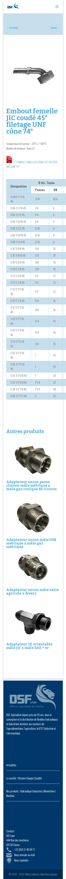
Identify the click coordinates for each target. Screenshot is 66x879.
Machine (10, 796)
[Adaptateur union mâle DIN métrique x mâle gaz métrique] (33, 517)
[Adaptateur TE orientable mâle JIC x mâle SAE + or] (33, 622)
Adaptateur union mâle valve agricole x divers (32, 592)
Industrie (37, 791)
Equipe (30, 778)
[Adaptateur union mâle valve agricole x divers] (33, 567)
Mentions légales (49, 874)
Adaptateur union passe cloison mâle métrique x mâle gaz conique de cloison (31, 485)
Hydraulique (26, 791)
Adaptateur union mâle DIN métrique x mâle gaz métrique (31, 543)
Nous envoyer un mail (24, 855)
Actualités (11, 765)
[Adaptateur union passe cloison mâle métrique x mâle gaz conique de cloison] (33, 459)
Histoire (22, 778)
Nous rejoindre (21, 860)
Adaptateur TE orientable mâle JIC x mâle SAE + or (29, 646)
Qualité (38, 778)
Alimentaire (48, 791)
